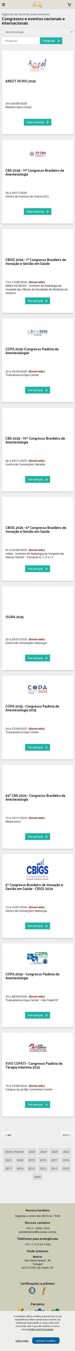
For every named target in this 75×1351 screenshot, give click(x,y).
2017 (54, 1160)
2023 (55, 1151)
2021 (8, 1160)
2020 (20, 1160)
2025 (32, 1151)
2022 (66, 1151)
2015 (8, 1168)
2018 (43, 1160)
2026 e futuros (14, 1151)
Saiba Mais (22, 1340)
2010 (66, 1168)
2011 (54, 1168)
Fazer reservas (35, 122)
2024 (43, 1151)
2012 (43, 1168)
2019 (31, 1160)
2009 (37, 1177)
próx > (67, 1135)
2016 (66, 1160)
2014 (20, 1168)
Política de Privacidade (41, 1329)
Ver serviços (35, 301)
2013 (31, 1168)
